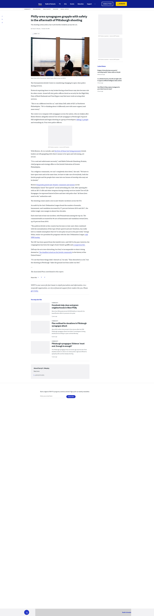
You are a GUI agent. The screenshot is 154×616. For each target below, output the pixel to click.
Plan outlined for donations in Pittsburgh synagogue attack (69, 324)
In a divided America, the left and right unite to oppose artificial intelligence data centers (109, 79)
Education (81, 4)
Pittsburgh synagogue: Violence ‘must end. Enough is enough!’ (68, 344)
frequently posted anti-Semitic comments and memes (55, 185)
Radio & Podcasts (50, 4)
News (40, 4)
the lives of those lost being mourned (67, 151)
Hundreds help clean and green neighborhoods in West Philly (65, 306)
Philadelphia (37, 9)
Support (89, 4)
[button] (26, 612)
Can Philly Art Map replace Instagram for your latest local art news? (108, 88)
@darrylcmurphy (39, 375)
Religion (55, 9)
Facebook (38, 277)
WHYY (29, 3)
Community (27, 9)
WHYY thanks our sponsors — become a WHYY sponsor (58, 147)
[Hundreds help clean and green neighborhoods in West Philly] (40, 310)
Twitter (41, 277)
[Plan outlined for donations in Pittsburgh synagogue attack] (40, 333)
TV (60, 4)
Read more (36, 371)
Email (44, 277)
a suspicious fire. (79, 245)
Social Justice (65, 9)
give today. (34, 291)
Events (72, 4)
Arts (65, 4)
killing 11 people (82, 120)
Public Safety (47, 9)
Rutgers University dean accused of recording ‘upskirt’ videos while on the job (108, 71)
